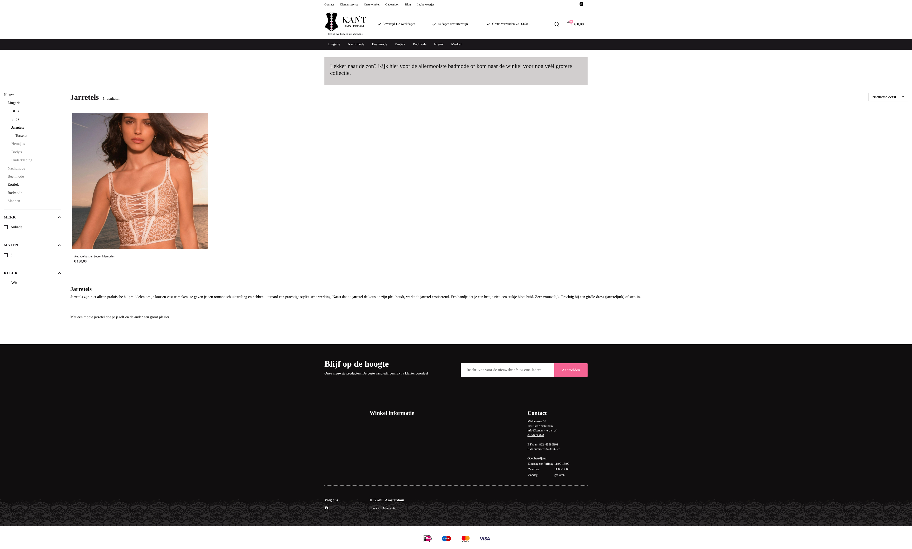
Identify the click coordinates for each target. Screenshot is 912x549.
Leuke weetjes (425, 4)
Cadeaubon (392, 4)
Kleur (11, 273)
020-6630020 (535, 435)
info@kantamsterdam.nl (542, 430)
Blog (408, 4)
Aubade (16, 227)
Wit (14, 283)
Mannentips (390, 508)
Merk (10, 217)
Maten (11, 245)
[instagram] (581, 5)
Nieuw (439, 44)
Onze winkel (372, 4)
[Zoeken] (557, 24)
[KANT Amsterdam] (345, 24)
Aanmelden (571, 370)
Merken (456, 44)
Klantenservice (349, 4)
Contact (329, 4)
